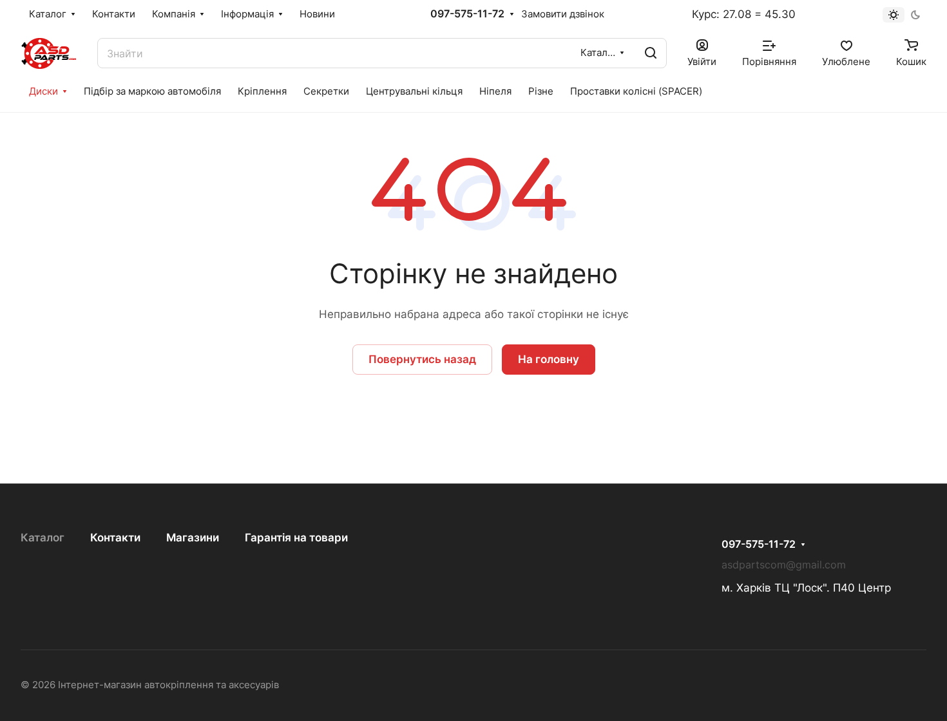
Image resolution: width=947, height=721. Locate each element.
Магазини (192, 537)
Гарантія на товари (296, 537)
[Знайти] (651, 53)
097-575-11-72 (467, 14)
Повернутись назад (422, 359)
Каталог (42, 537)
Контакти (115, 537)
